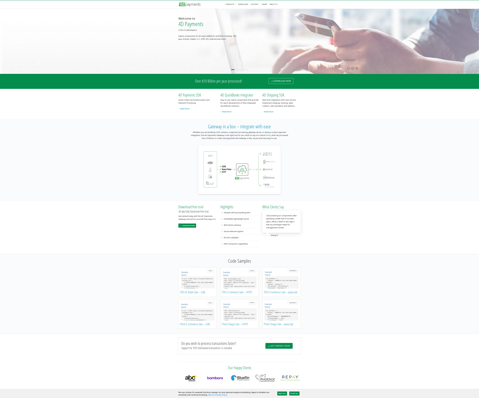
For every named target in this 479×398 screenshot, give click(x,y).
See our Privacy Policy (217, 395)
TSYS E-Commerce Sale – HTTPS (237, 292)
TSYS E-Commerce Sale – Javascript (280, 292)
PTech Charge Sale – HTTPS (235, 324)
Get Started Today (280, 345)
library (268, 135)
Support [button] (254, 4)
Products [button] (230, 4)
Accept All (294, 393)
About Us (273, 4)
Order (264, 4)
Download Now (188, 226)
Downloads (243, 4)
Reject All (282, 393)
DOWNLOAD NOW (282, 81)
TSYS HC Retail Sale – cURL (192, 292)
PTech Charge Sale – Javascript (278, 324)
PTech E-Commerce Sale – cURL (195, 324)
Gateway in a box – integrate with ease (239, 126)
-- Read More (183, 108)
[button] (348, 68)
